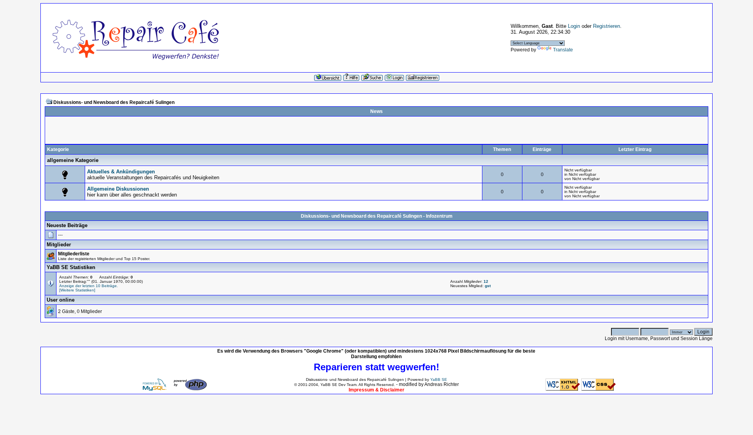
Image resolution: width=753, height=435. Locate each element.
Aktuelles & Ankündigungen (121, 172)
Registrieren (606, 26)
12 (486, 281)
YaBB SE (438, 379)
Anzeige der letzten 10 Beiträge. (88, 286)
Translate (563, 50)
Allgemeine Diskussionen (118, 189)
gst (488, 286)
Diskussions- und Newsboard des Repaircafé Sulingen (114, 102)
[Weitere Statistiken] (77, 290)
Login (574, 26)
